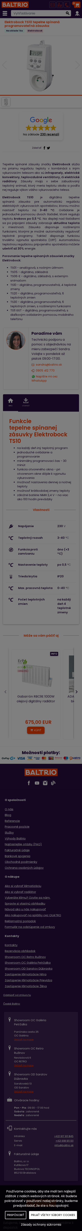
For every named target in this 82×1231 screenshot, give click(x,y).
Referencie (12, 821)
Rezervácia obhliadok (20, 951)
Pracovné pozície (17, 827)
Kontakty (11, 945)
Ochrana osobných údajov (24, 868)
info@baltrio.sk (64, 1145)
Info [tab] (10, 406)
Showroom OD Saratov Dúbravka (28, 969)
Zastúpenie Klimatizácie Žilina (26, 986)
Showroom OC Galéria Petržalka (28, 963)
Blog (8, 815)
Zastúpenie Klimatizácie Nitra (25, 974)
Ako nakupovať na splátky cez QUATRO (33, 915)
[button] (41, 126)
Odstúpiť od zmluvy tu (17, 995)
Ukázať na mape (23, 1039)
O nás (9, 809)
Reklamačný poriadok (20, 921)
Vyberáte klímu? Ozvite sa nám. (27, 898)
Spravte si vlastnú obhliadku (25, 904)
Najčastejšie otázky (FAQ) (23, 844)
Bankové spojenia (17, 856)
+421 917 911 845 (63, 1136)
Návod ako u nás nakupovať (25, 909)
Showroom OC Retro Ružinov (25, 957)
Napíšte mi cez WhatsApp (44, 378)
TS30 (13, 302)
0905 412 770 (45, 371)
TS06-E (15, 276)
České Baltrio (11, 1003)
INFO (54, 653)
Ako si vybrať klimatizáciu (23, 886)
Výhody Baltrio (15, 839)
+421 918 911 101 (64, 1140)
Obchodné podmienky (21, 862)
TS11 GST (16, 310)
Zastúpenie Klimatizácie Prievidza (28, 980)
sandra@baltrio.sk (49, 365)
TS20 (13, 293)
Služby (9, 833)
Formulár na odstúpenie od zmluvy (30, 927)
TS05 (14, 272)
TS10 (13, 285)
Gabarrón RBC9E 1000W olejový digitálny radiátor (36, 698)
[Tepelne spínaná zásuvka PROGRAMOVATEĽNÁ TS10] (41, 65)
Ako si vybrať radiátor (20, 892)
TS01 (13, 268)
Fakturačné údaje (17, 850)
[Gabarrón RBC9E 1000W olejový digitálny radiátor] (36, 674)
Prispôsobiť (15, 1215)
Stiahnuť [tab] (25, 406)
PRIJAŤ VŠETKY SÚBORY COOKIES (53, 1215)
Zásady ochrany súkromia (41, 1224)
